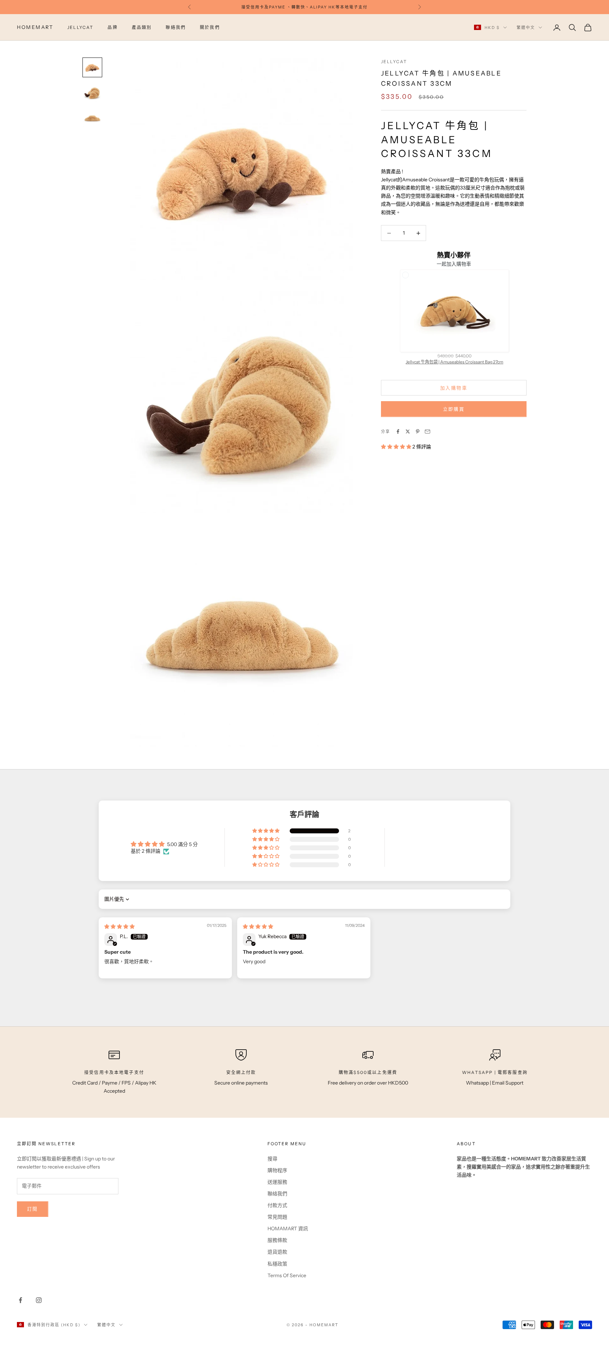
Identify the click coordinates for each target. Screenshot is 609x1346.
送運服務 (277, 1182)
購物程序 (277, 1170)
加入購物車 (453, 388)
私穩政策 (277, 1264)
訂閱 (32, 1209)
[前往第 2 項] (92, 93)
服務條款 (277, 1240)
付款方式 (277, 1205)
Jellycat (394, 61)
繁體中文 (526, 27)
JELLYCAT (80, 27)
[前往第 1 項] (92, 67)
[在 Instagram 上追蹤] (38, 1300)
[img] (119, 926)
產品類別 (142, 27)
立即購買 (454, 409)
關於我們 (210, 27)
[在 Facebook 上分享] (398, 431)
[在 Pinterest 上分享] (417, 431)
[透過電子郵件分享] (427, 431)
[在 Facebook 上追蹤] (20, 1300)
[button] (396, 446)
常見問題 (277, 1217)
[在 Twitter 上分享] (408, 431)
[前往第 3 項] (92, 118)
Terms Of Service (286, 1275)
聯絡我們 (176, 27)
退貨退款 (277, 1252)
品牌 (112, 27)
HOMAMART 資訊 (287, 1228)
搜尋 (272, 1158)
